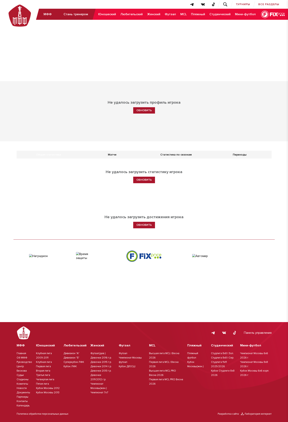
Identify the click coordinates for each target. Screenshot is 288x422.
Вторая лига (43, 370)
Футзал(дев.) (98, 353)
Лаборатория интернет (258, 413)
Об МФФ (22, 357)
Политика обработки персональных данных (42, 413)
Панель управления (258, 333)
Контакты (22, 401)
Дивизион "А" (71, 353)
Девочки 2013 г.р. (100, 370)
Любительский (131, 14)
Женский (153, 14)
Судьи (20, 375)
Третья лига (43, 375)
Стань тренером (76, 14)
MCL (183, 14)
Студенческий (220, 14)
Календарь (23, 405)
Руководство (24, 362)
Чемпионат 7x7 (99, 392)
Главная (21, 353)
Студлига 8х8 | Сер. (222, 357)
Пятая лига (42, 383)
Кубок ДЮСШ (127, 366)
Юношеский (107, 14)
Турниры (243, 4)
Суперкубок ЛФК (74, 362)
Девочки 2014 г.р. (101, 366)
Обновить (144, 110)
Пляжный (198, 14)
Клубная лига (44, 362)
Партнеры (22, 396)
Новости (22, 388)
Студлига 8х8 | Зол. (222, 353)
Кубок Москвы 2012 (48, 388)
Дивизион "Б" (71, 357)
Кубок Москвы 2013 (47, 392)
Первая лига (43, 366)
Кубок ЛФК (70, 366)
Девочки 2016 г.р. (101, 357)
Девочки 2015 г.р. (101, 362)
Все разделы (268, 4)
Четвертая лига (45, 379)
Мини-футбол (245, 14)
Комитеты (22, 383)
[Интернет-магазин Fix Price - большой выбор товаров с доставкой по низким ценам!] (144, 256)
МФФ (48, 14)
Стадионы (23, 379)
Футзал (170, 14)
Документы (23, 392)
